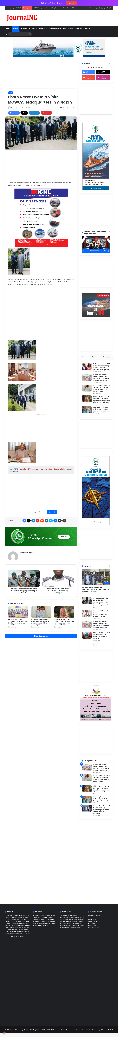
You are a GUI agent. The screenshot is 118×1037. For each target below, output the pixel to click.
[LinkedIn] (33, 520)
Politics (32, 28)
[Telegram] (21, 936)
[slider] (94, 250)
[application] (96, 244)
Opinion (78, 28)
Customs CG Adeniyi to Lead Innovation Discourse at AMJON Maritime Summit (101, 614)
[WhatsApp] (23, 936)
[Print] (64, 520)
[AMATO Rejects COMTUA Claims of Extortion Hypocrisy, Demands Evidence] (87, 635)
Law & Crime (67, 28)
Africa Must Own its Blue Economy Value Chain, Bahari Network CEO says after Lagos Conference (64, 622)
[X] (29, 520)
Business (42, 28)
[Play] (84, 251)
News (15, 28)
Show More (96, 645)
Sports (23, 28)
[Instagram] (19, 936)
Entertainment (54, 28)
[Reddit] (42, 520)
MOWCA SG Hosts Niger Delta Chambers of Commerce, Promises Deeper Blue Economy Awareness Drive (101, 602)
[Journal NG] (22, 18)
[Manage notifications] (4, 1032)
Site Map (103, 1030)
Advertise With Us (78, 1030)
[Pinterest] (37, 520)
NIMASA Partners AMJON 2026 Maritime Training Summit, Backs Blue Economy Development (101, 367)
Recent (84, 357)
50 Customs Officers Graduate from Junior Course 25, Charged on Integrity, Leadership (18, 622)
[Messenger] (55, 520)
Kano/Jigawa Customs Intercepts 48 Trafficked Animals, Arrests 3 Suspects (96, 589)
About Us (69, 1030)
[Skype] (51, 520)
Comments (106, 357)
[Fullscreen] (108, 251)
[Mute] (105, 251)
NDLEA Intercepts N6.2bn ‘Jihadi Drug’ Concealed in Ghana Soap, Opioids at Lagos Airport (40, 622)
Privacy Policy (96, 1030)
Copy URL (52, 512)
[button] (96, 244)
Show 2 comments (41, 636)
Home (8, 28)
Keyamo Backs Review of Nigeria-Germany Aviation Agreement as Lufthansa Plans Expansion (101, 810)
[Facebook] (24, 520)
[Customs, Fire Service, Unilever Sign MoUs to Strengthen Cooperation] (87, 409)
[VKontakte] (46, 520)
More (86, 28)
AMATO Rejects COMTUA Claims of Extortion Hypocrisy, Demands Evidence (101, 635)
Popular (94, 357)
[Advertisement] (41, 73)
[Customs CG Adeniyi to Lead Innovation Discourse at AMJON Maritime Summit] (87, 613)
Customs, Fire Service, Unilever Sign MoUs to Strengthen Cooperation (101, 409)
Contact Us (88, 1030)
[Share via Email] (60, 520)
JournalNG (14, 1030)
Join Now (71, 3)
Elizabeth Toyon (15, 108)
